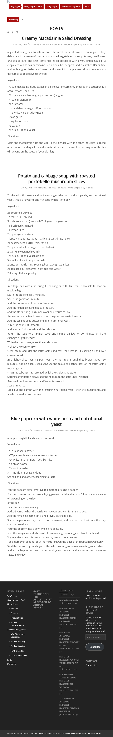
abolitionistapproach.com (98, 598)
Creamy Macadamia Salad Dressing (56, 38)
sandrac (89, 188)
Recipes (14, 613)
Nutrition (14, 608)
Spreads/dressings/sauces (51, 44)
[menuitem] (15, 6)
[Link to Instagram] (17, 32)
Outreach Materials (19, 655)
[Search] (23, 19)
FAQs (9, 660)
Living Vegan (12, 604)
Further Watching (18, 641)
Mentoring (11, 664)
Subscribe (94, 647)
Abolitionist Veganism (16, 630)
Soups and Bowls (58, 188)
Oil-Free (35, 44)
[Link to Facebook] (12, 32)
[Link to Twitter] (8, 32)
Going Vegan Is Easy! (16, 600)
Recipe (67, 44)
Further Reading (17, 651)
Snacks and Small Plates (58, 430)
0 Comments (40, 188)
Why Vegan (12, 596)
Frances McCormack (91, 44)
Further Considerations (17, 623)
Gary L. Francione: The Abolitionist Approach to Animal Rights (42, 599)
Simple (74, 44)
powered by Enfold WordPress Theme (86, 733)
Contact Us (91, 665)
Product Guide (17, 618)
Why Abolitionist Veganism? (18, 635)
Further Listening (18, 646)
